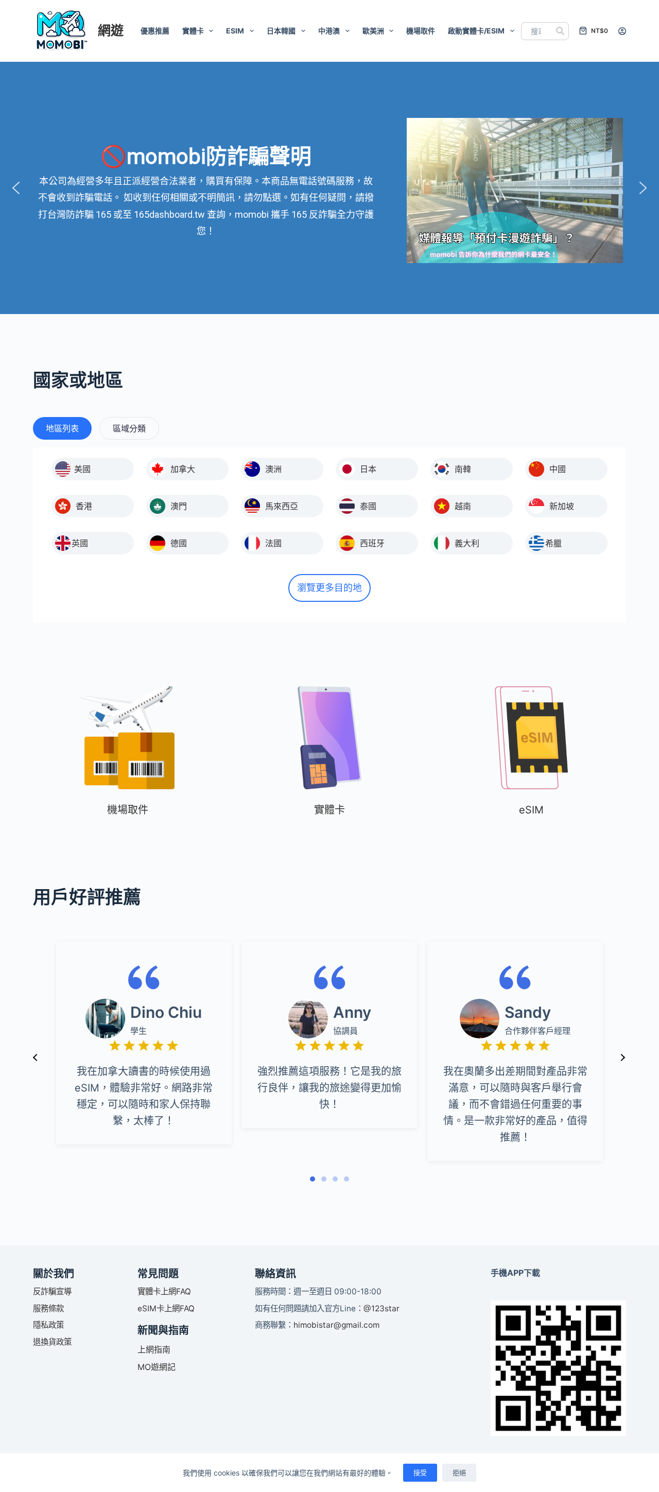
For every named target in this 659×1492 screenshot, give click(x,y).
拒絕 (459, 1472)
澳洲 (273, 469)
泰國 (368, 506)
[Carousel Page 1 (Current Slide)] (312, 1179)
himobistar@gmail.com (336, 1325)
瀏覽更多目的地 (329, 587)
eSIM (235, 30)
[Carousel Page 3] (335, 1179)
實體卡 (193, 30)
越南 (463, 506)
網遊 (111, 30)
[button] (16, 188)
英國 (80, 543)
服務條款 (48, 1308)
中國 (557, 469)
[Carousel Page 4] (346, 1179)
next (622, 1057)
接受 (420, 1472)
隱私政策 (48, 1325)
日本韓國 (281, 30)
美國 (82, 469)
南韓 (463, 469)
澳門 (178, 506)
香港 (84, 506)
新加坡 (561, 506)
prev (35, 1057)
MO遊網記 (156, 1367)
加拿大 (182, 469)
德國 (178, 543)
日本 (368, 469)
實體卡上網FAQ (164, 1291)
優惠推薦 (155, 30)
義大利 (467, 543)
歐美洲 (373, 30)
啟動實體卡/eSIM (476, 30)
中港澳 (329, 30)
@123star (381, 1308)
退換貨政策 (52, 1342)
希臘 (553, 543)
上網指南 (153, 1349)
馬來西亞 (281, 506)
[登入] (622, 31)
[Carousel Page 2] (323, 1179)
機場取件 (420, 30)
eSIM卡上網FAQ (166, 1308)
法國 (273, 543)
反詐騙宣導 (52, 1291)
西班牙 (372, 543)
